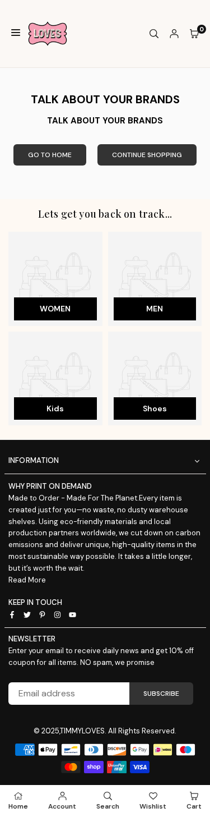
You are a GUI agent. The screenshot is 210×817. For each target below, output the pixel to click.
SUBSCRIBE (161, 693)
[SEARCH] (154, 33)
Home (18, 806)
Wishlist (152, 806)
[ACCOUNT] (174, 33)
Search (107, 806)
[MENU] (16, 33)
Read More (27, 580)
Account (62, 806)
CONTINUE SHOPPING (147, 154)
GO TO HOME (50, 154)
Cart (194, 806)
